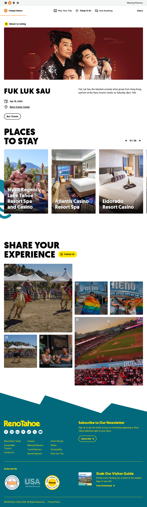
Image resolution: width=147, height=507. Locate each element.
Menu (140, 10)
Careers (31, 441)
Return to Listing (17, 23)
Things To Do (85, 10)
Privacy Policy (54, 502)
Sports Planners (34, 453)
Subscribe (86, 438)
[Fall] (14, 3)
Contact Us (9, 452)
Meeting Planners (135, 3)
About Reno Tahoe (12, 441)
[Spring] (5, 3)
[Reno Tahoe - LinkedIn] (18, 432)
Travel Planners (34, 449)
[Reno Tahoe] (36, 423)
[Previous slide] (126, 141)
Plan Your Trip (57, 453)
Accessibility (56, 449)
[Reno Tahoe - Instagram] (12, 432)
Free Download (104, 485)
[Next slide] (140, 141)
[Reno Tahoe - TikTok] (29, 432)
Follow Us (69, 254)
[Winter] (18, 3)
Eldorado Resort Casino (118, 204)
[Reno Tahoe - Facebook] (6, 432)
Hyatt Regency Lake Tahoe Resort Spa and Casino (24, 198)
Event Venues (57, 441)
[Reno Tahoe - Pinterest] (23, 432)
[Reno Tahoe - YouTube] (40, 432)
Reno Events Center (20, 107)
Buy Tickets (12, 116)
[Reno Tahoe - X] (35, 432)
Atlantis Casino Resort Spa (72, 204)
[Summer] (9, 3)
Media (53, 445)
